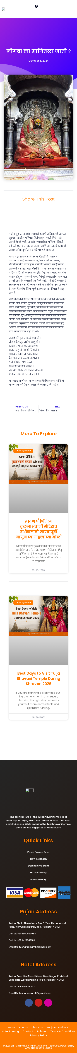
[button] (21, 208)
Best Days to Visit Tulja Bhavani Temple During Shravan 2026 (38, 678)
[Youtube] (38, 1003)
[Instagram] (48, 1003)
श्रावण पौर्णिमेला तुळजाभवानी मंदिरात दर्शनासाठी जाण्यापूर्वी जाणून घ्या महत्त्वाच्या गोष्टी (39, 529)
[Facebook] (29, 1003)
